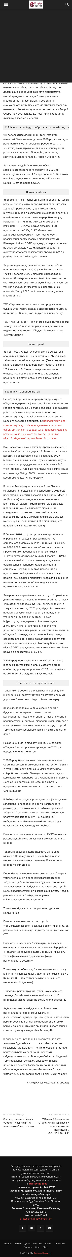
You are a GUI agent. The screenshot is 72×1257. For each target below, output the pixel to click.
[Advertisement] (36, 47)
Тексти (18, 1243)
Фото (37, 1247)
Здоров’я (28, 1247)
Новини (8, 1243)
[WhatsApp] (48, 1098)
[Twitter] (25, 1098)
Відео (45, 1247)
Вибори (48, 1243)
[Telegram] (32, 1098)
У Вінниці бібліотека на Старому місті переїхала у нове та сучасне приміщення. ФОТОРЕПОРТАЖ (54, 1126)
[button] (5, 4)
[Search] (67, 4)
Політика (37, 1243)
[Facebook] (17, 1098)
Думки (27, 1243)
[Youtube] (49, 1228)
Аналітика (60, 1243)
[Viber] (40, 1098)
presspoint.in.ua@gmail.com (36, 1218)
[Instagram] (31, 1228)
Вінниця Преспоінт (42, 1252)
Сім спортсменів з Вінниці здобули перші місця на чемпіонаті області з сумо (18, 1123)
